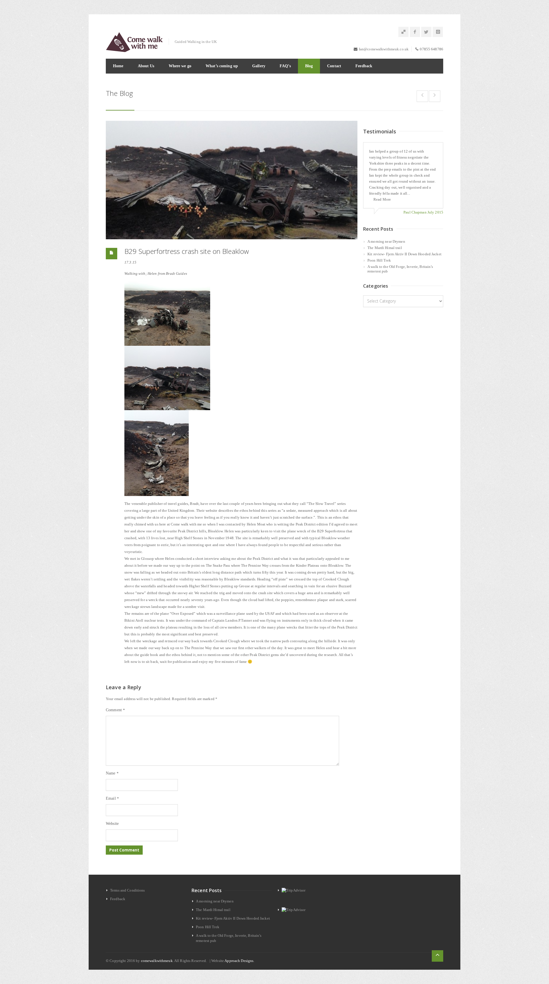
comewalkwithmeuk (157, 961)
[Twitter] (426, 32)
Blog (309, 66)
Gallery (258, 66)
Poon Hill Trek (379, 260)
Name (112, 773)
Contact (334, 66)
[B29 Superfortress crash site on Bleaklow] (231, 180)
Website (112, 823)
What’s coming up (222, 66)
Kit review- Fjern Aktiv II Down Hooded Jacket (404, 254)
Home (118, 66)
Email (112, 798)
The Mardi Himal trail (384, 248)
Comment (115, 710)
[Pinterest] (403, 32)
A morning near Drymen (386, 241)
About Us (146, 66)
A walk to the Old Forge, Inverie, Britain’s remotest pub (400, 268)
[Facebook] (415, 32)
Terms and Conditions (127, 890)
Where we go (180, 66)
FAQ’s (285, 66)
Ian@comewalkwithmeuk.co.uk (384, 49)
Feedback (363, 66)
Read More (382, 199)
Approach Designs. (239, 961)
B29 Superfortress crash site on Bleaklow (186, 251)
